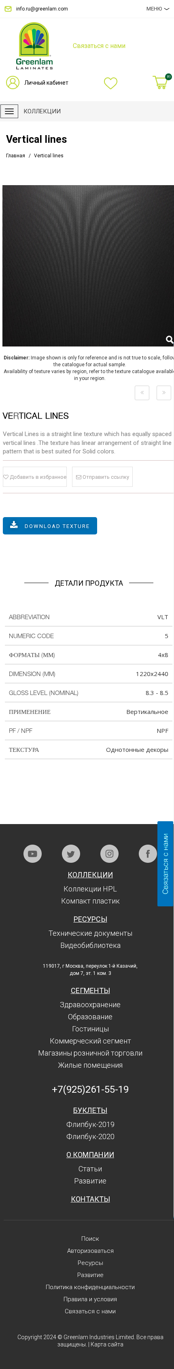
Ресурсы (90, 919)
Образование (90, 1016)
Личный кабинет (46, 82)
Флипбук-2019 (90, 1124)
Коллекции (90, 874)
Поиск (90, 1238)
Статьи (90, 1168)
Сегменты (90, 990)
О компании (90, 1154)
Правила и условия (90, 1299)
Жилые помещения (90, 1065)
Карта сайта (107, 1344)
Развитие (90, 1181)
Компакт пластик (90, 901)
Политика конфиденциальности (90, 1287)
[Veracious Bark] (142, 393)
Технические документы (90, 933)
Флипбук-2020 (90, 1136)
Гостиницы (90, 1029)
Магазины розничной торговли (90, 1053)
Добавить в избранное (37, 477)
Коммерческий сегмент (90, 1041)
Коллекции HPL (90, 889)
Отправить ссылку (105, 477)
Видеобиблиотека (90, 945)
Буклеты (90, 1110)
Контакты (90, 1199)
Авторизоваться (90, 1250)
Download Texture (57, 526)
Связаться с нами (90, 1311)
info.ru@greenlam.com (42, 9)
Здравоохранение (90, 1004)
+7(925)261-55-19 (90, 1089)
